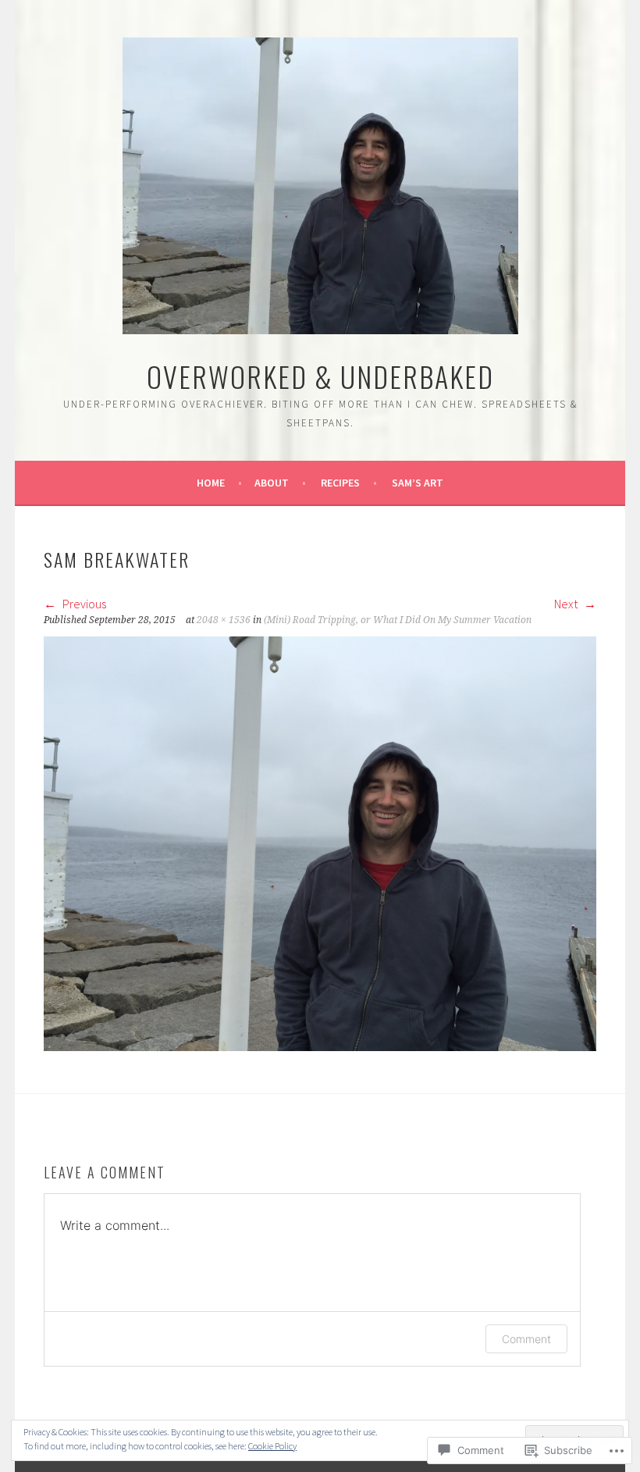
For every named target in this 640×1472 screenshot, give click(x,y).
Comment (526, 1338)
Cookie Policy (272, 1446)
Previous (83, 603)
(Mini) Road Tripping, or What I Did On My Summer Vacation (398, 620)
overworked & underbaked (320, 376)
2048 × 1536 (224, 620)
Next (567, 603)
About (271, 483)
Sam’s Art (417, 483)
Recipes (340, 483)
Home (211, 483)
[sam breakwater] (320, 1046)
